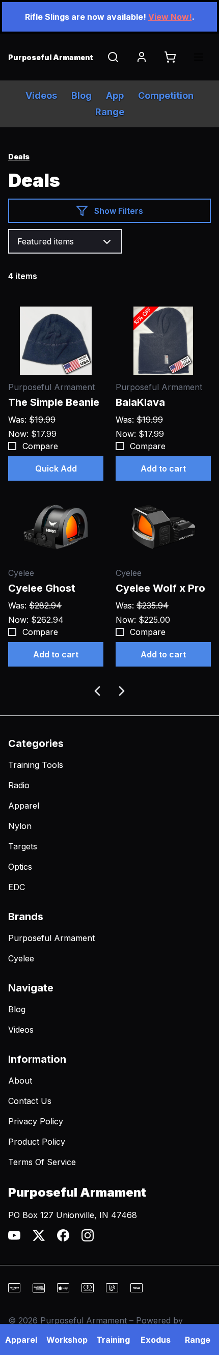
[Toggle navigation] (198, 57)
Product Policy (36, 1142)
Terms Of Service (42, 1162)
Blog (16, 1009)
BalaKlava (140, 402)
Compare (40, 446)
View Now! (170, 17)
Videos (21, 1030)
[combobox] (65, 241)
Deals (19, 156)
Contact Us (29, 1101)
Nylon (20, 826)
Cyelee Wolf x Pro (160, 588)
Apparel (23, 805)
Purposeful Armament (51, 938)
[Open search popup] (113, 57)
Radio (19, 785)
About (20, 1080)
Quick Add (56, 468)
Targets (22, 846)
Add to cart (163, 468)
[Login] (141, 57)
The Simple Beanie (53, 402)
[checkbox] (12, 446)
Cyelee (21, 958)
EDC (16, 887)
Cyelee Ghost (41, 588)
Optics (20, 867)
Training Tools (35, 765)
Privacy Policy (35, 1121)
